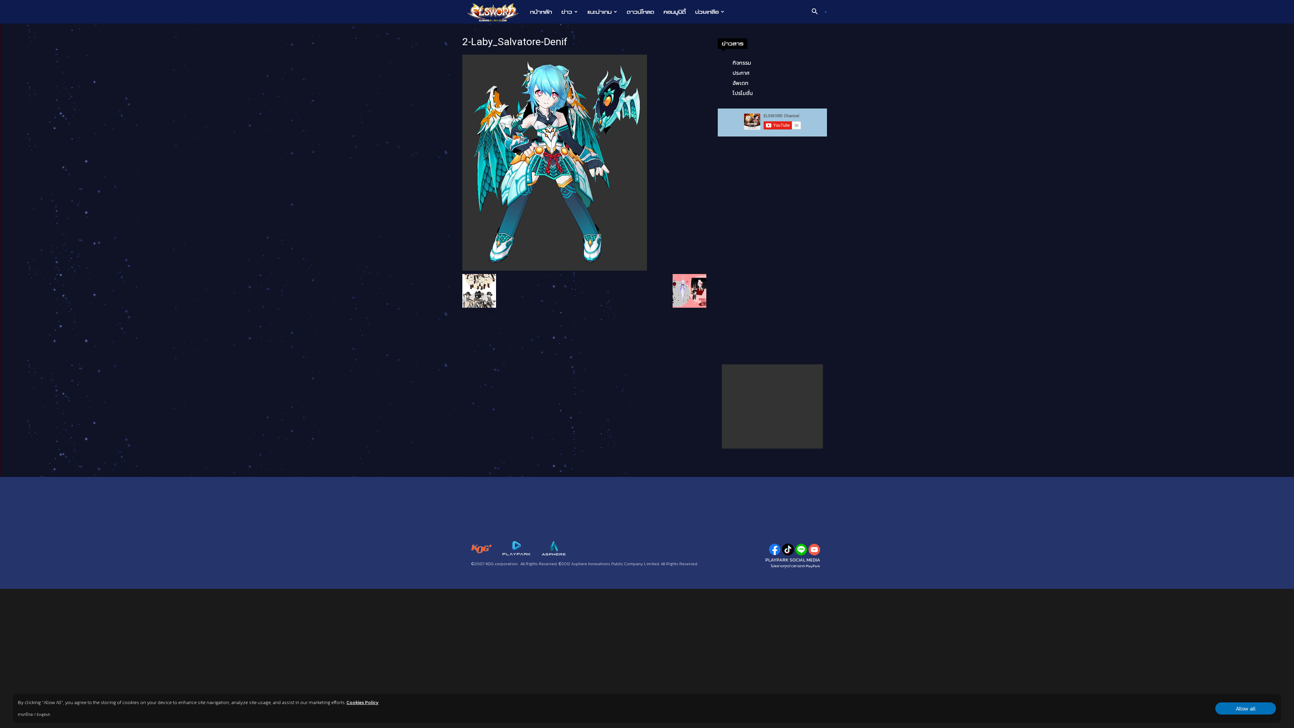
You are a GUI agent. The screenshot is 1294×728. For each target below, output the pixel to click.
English (43, 714)
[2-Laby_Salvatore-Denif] (554, 162)
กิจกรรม (742, 63)
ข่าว (566, 11)
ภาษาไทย (25, 714)
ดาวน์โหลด (640, 11)
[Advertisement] (772, 406)
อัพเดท (740, 83)
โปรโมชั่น (743, 93)
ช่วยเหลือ (707, 11)
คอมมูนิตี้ (675, 11)
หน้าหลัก (541, 11)
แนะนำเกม (599, 11)
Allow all (1246, 708)
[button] (817, 12)
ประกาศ (741, 73)
